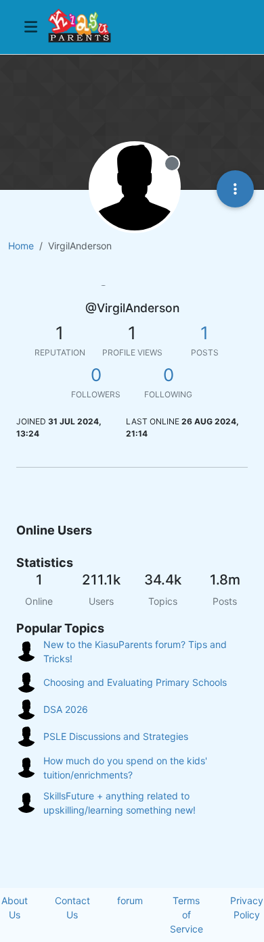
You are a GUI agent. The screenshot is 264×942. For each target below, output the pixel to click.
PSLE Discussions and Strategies (115, 736)
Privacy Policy (246, 907)
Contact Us (72, 907)
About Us (14, 907)
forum (130, 900)
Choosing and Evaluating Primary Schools (135, 682)
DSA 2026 (65, 709)
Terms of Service (186, 915)
